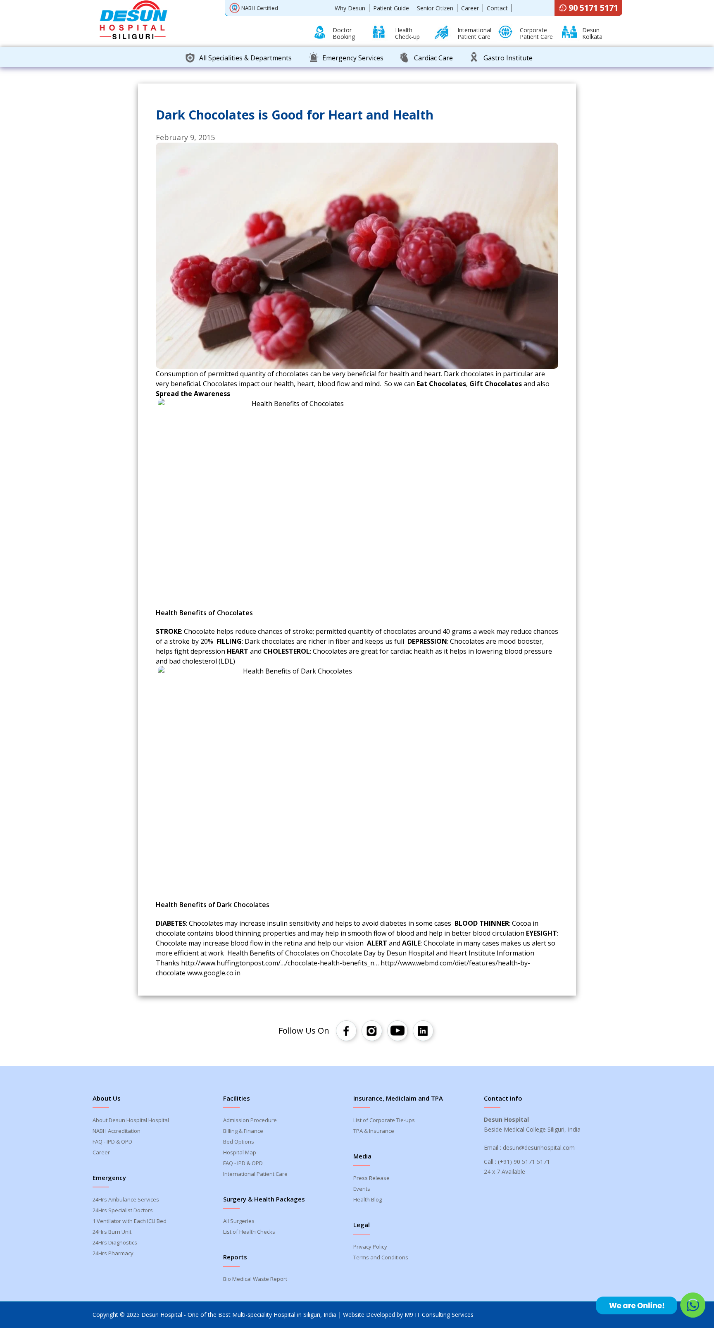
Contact (497, 8)
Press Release (371, 1178)
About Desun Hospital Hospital (131, 1120)
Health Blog (367, 1199)
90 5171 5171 (593, 7)
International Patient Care (255, 1174)
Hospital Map (239, 1152)
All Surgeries (239, 1221)
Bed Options (238, 1141)
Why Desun (350, 8)
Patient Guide (391, 8)
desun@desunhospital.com (539, 1147)
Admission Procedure (250, 1120)
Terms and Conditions (380, 1257)
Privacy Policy (370, 1246)
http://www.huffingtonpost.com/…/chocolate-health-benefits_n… (280, 962)
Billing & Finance (243, 1131)
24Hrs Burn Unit (112, 1231)
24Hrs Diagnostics (115, 1242)
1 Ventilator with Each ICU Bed (130, 1221)
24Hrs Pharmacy (113, 1253)
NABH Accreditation (116, 1131)
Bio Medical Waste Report (255, 1279)
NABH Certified (259, 8)
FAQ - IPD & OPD (112, 1141)
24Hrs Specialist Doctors (123, 1210)
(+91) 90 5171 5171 (524, 1162)
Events (361, 1188)
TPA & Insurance (373, 1131)
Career (470, 8)
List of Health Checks (249, 1231)
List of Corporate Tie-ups (384, 1120)
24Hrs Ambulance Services (126, 1199)
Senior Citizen (435, 8)
